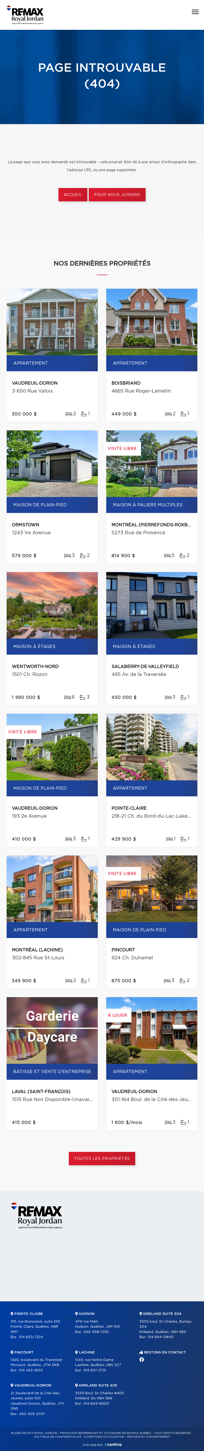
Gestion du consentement (148, 1437)
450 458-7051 (96, 1332)
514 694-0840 (160, 1337)
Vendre (128, 1305)
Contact (185, 1305)
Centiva (113, 1444)
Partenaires (77, 1305)
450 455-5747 (32, 1414)
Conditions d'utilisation (104, 1437)
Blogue (128, 1344)
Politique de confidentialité (57, 1437)
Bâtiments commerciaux (23, 1346)
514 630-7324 (31, 1337)
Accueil (73, 195)
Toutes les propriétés (102, 1159)
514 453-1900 (31, 1370)
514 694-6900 (96, 1403)
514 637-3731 (94, 1370)
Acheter (74, 1344)
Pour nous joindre (117, 195)
